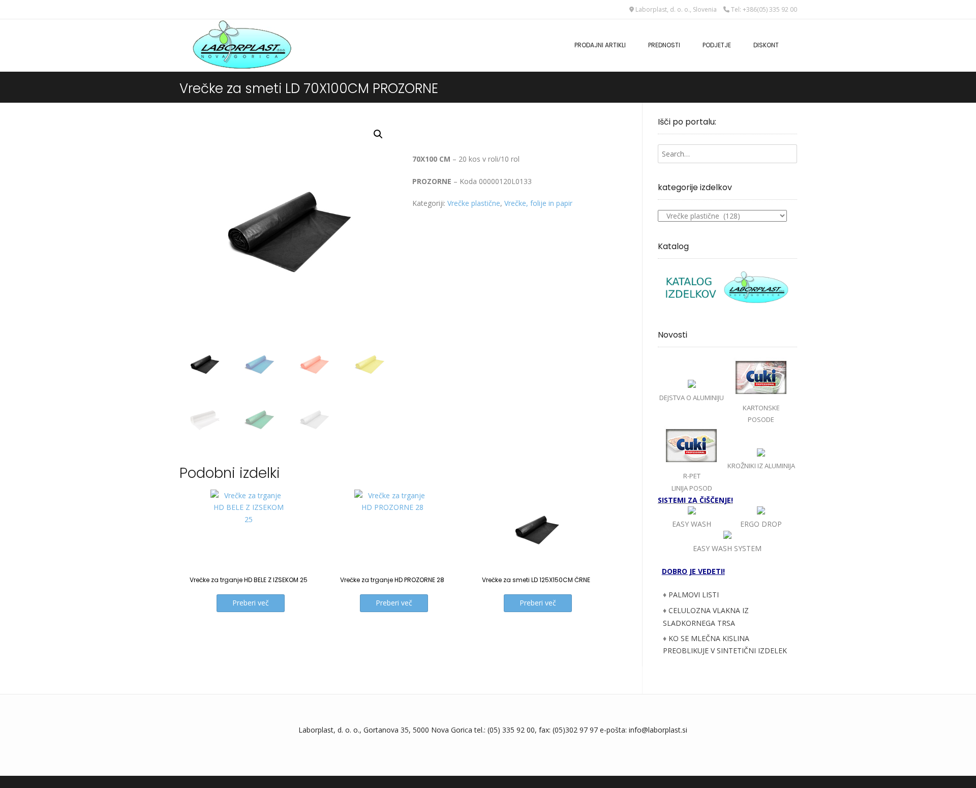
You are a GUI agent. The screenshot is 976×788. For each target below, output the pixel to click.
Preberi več (250, 603)
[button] (378, 134)
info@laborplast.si (658, 730)
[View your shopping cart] (793, 40)
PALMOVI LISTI (693, 594)
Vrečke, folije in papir (538, 203)
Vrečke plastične (473, 203)
